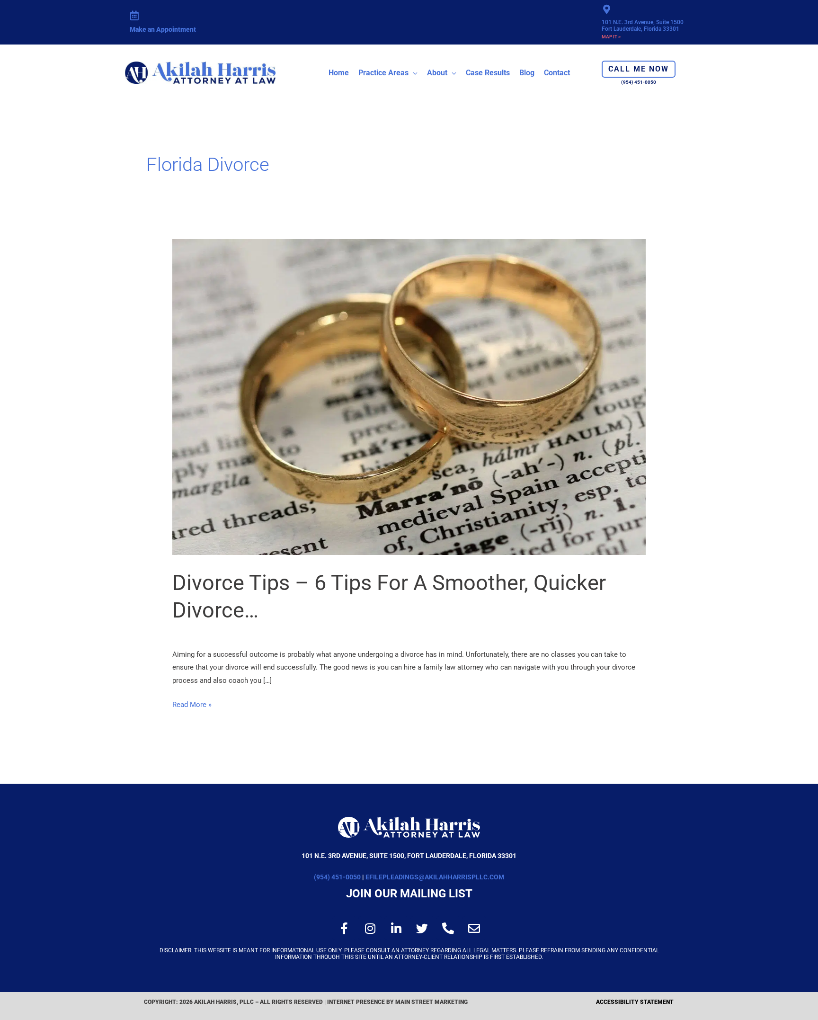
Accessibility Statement (635, 1002)
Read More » (192, 703)
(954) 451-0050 (337, 877)
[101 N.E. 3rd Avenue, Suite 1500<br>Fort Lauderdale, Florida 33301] (606, 9)
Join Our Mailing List (409, 893)
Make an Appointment (163, 29)
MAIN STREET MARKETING (432, 1002)
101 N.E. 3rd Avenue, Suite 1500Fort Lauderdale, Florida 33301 (643, 25)
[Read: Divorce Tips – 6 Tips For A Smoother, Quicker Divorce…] (409, 396)
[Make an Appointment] (134, 15)
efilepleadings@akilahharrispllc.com (434, 877)
